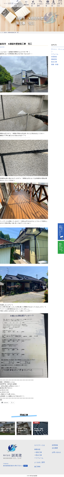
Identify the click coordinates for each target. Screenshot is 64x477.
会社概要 (55, 448)
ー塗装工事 (38, 452)
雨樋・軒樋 (54, 64)
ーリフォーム (38, 458)
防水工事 (54, 62)
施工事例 (37, 466)
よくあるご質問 (39, 462)
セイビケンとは (39, 445)
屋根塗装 (54, 59)
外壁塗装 (54, 57)
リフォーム (54, 54)
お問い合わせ (56, 452)
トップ (1, 32)
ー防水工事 (38, 455)
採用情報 (55, 445)
